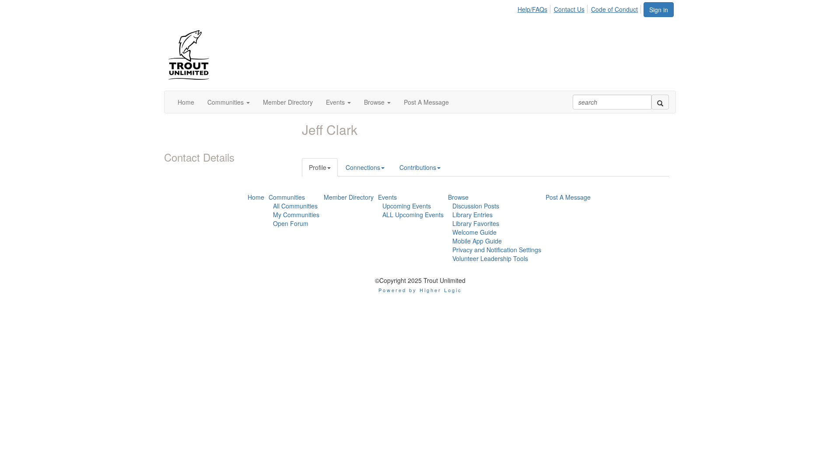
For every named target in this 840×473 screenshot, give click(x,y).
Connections (363, 167)
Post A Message (568, 197)
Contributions (417, 167)
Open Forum (290, 223)
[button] (228, 102)
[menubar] (580, 8)
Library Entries (472, 214)
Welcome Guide (474, 232)
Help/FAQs (532, 9)
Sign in (658, 9)
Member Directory (349, 197)
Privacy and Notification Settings (496, 249)
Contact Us (569, 9)
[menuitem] (535, 8)
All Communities (295, 205)
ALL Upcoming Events (413, 214)
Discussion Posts (475, 205)
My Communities (296, 214)
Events (387, 197)
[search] (660, 102)
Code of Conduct (614, 9)
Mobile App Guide (477, 240)
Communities (287, 197)
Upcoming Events (406, 205)
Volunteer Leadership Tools (490, 258)
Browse (458, 197)
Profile (317, 167)
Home (256, 197)
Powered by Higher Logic (420, 289)
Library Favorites (475, 223)
